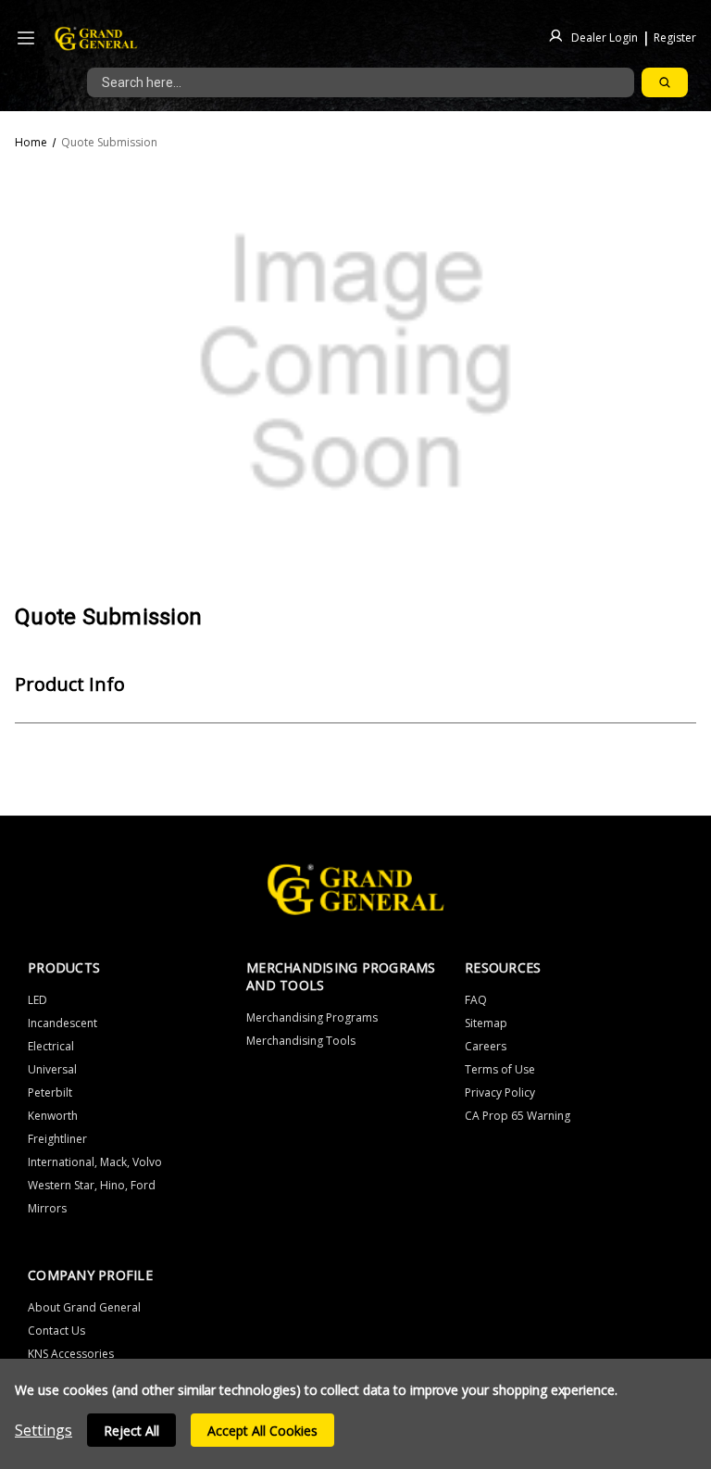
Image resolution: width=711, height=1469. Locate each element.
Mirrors (47, 1208)
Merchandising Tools (301, 1040)
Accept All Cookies (262, 1430)
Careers (485, 1046)
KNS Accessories (71, 1354)
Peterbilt (50, 1092)
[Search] (665, 82)
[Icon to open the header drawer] (26, 38)
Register (675, 36)
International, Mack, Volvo (95, 1162)
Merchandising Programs (312, 1017)
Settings (43, 1430)
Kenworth (53, 1116)
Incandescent (62, 1023)
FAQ (476, 1000)
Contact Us (56, 1330)
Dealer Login (604, 36)
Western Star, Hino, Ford (92, 1185)
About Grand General (84, 1307)
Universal (52, 1069)
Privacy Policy (500, 1092)
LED (37, 1000)
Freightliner (57, 1139)
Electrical (51, 1046)
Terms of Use (500, 1069)
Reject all (131, 1430)
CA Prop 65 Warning (517, 1116)
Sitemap (486, 1023)
